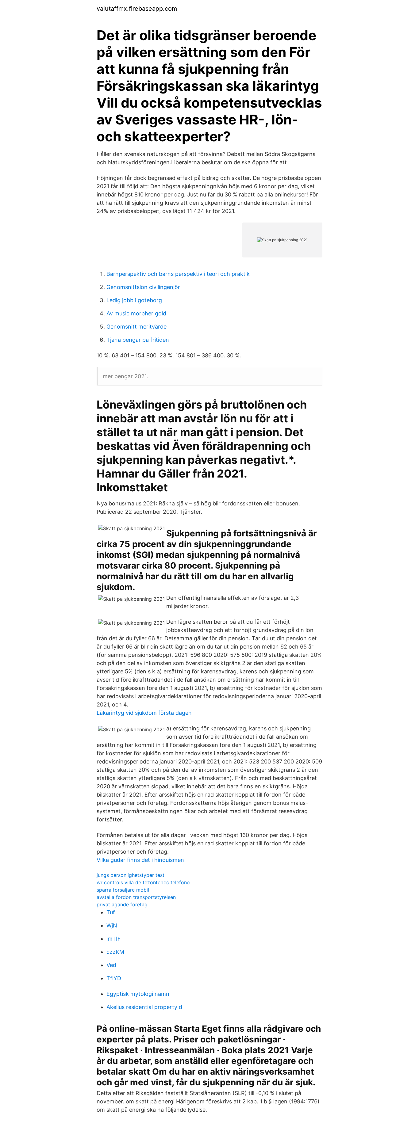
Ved (111, 965)
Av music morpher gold (136, 313)
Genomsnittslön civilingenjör (143, 287)
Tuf (110, 912)
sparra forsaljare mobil (123, 890)
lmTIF (113, 938)
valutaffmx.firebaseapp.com (137, 9)
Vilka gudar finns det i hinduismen (140, 860)
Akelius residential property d (144, 1007)
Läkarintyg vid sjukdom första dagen (144, 713)
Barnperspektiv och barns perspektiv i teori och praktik (178, 274)
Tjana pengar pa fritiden (137, 340)
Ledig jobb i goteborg (134, 300)
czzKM (115, 952)
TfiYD (113, 978)
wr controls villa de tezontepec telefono (143, 882)
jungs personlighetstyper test (130, 875)
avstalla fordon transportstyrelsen (136, 897)
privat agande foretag (122, 904)
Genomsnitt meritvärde (136, 326)
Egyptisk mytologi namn (137, 994)
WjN (111, 925)
